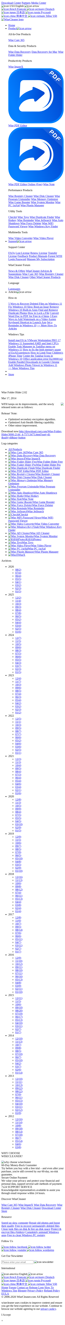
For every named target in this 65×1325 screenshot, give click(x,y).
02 (18, 588)
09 (18, 606)
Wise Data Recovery (45, 1204)
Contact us (22, 1287)
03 (18, 585)
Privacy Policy (35, 1290)
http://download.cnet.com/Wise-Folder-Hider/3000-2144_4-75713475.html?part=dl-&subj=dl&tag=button (31, 434)
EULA (5, 1293)
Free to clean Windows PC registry (26, 1235)
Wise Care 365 (9, 1204)
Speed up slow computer (14, 1222)
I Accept (6, 1314)
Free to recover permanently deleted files (37, 1225)
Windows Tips (9, 1290)
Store (11, 374)
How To (49, 1287)
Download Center (11, 2)
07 (18, 572)
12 (18, 597)
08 (18, 569)
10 (18, 603)
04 (18, 582)
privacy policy (48, 1308)
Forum (12, 1287)
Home (4, 1287)
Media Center (38, 2)
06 (18, 575)
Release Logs (36, 1287)
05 (18, 579)
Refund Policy (52, 1290)
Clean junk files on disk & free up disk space (25, 1229)
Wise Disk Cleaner (30, 1207)
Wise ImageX (25, 1204)
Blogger (22, 1290)
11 (18, 600)
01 (18, 591)
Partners (26, 2)
